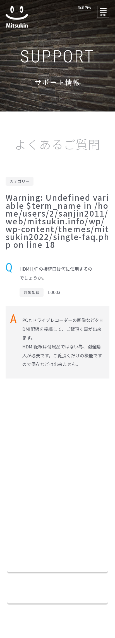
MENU (103, 12)
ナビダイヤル (38, 525)
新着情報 (84, 7)
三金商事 (17, 17)
